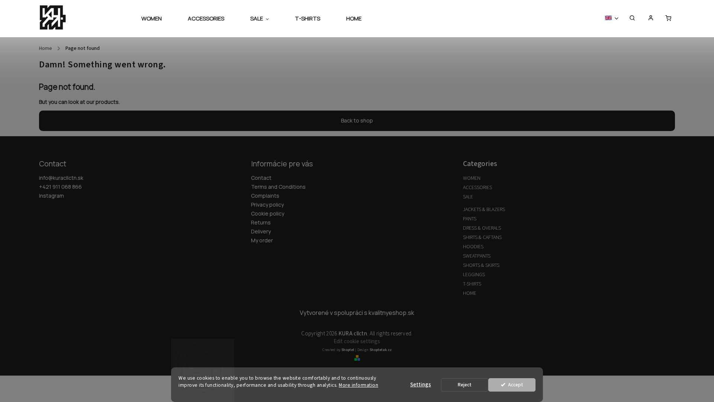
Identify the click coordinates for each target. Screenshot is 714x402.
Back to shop (357, 120)
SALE (468, 197)
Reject (465, 384)
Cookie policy (267, 213)
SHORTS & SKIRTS (481, 265)
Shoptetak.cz (381, 349)
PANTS (469, 219)
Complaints (265, 195)
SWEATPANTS (477, 256)
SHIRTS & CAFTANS (482, 237)
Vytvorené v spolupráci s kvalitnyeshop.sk (357, 313)
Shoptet (347, 349)
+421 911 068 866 (60, 186)
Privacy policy (267, 204)
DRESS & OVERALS (482, 228)
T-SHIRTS (472, 284)
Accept (515, 384)
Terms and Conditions (278, 186)
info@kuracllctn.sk (61, 177)
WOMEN (471, 178)
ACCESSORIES (477, 187)
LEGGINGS (474, 274)
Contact (261, 177)
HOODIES (473, 247)
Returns (261, 222)
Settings (420, 385)
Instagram (51, 195)
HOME (469, 293)
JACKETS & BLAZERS (484, 209)
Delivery (261, 231)
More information (358, 385)
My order (262, 240)
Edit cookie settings (357, 341)
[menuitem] (158, 18)
